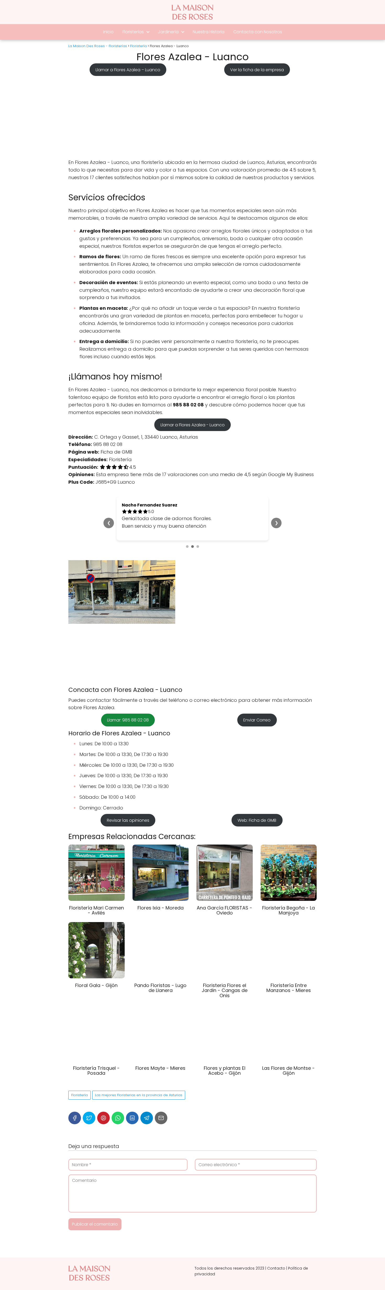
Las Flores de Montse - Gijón (288, 1071)
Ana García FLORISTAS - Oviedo (224, 910)
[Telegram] (146, 1118)
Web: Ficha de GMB (257, 820)
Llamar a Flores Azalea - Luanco (193, 425)
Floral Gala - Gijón (96, 985)
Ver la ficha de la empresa (257, 70)
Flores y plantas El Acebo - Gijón (224, 1071)
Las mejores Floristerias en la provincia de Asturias (138, 1095)
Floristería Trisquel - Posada (96, 1071)
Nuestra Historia (208, 32)
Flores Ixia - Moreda (161, 908)
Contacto (276, 1268)
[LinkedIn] (132, 1118)
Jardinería (168, 32)
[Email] (161, 1118)
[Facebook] (74, 1118)
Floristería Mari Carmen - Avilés (96, 910)
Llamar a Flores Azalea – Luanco (128, 70)
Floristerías (133, 32)
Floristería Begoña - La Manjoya (288, 910)
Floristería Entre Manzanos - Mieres (288, 988)
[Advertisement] (192, 115)
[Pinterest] (103, 1118)
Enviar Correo (257, 720)
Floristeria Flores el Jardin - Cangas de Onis (225, 990)
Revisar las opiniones (128, 820)
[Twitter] (89, 1118)
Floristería (79, 1095)
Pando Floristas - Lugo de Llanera (160, 988)
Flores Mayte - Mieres (160, 1068)
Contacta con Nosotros (257, 32)
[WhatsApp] (118, 1118)
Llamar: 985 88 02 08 (128, 720)
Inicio (108, 32)
